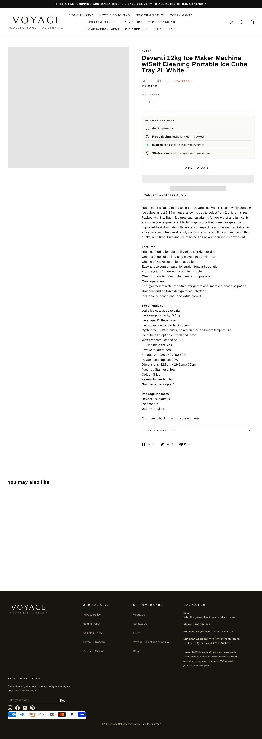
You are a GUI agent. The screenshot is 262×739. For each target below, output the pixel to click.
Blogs (136, 651)
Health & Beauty (150, 15)
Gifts (158, 29)
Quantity (151, 94)
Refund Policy (91, 623)
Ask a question (160, 430)
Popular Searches (151, 724)
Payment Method (93, 651)
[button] (198, 179)
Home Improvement (102, 29)
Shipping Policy (92, 632)
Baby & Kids (132, 22)
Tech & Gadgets (161, 22)
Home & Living (81, 15)
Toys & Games (181, 15)
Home (145, 50)
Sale (172, 29)
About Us (139, 614)
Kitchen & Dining (114, 15)
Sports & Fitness (102, 22)
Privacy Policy (92, 614)
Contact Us (140, 623)
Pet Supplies (136, 29)
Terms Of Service (94, 641)
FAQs (136, 632)
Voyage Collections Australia (151, 641)
